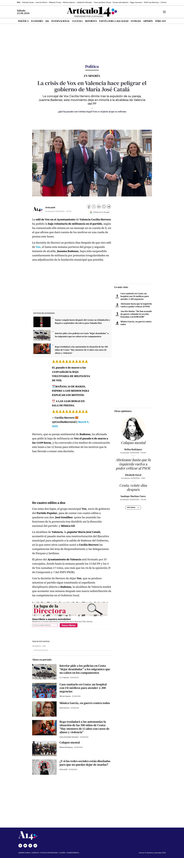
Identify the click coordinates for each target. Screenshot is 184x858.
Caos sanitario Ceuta (102, 2)
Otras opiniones (123, 411)
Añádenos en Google (101, 212)
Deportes (91, 21)
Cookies (62, 853)
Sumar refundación (120, 2)
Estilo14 (136, 21)
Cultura (77, 21)
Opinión (148, 21)
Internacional (60, 21)
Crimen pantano (167, 2)
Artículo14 (50, 207)
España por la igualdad (114, 21)
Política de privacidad (49, 853)
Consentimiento (72, 853)
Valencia (36, 646)
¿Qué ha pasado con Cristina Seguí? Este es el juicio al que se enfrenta (92, 111)
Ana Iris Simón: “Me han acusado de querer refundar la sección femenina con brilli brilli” (136, 314)
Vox (44, 646)
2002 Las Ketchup (151, 2)
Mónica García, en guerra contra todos (136, 323)
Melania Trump (55, 2)
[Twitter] (20, 845)
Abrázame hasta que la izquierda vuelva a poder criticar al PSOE (136, 305)
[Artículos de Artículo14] (37, 209)
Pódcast (160, 21)
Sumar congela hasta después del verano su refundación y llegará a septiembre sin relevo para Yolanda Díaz (82, 321)
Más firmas (131, 507)
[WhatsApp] (103, 207)
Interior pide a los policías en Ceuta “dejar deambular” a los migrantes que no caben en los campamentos (82, 335)
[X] (93, 207)
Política (23, 21)
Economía (37, 21)
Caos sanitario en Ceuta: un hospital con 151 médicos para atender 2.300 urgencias (135, 296)
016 (47, 21)
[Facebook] (88, 207)
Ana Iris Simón (41, 2)
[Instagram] (25, 845)
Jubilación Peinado (84, 2)
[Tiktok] (35, 845)
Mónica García (69, 2)
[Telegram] (108, 207)
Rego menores (136, 2)
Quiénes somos (24, 853)
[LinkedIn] (98, 207)
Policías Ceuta (28, 2)
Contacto (35, 853)
